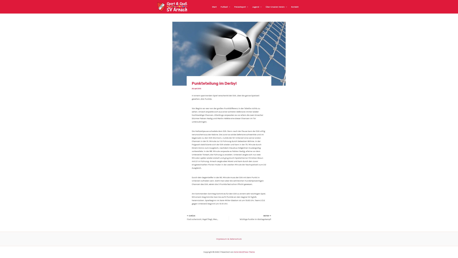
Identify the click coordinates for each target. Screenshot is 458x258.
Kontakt (295, 7)
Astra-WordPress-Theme (244, 252)
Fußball (224, 7)
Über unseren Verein (275, 7)
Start (214, 7)
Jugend (255, 7)
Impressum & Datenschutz (229, 239)
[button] (229, 7)
